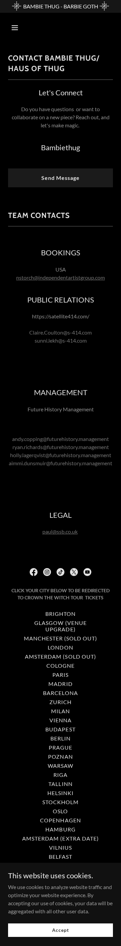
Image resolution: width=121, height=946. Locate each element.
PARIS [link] (60, 674)
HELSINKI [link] (60, 793)
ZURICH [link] (60, 702)
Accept (60, 930)
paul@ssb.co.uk (60, 531)
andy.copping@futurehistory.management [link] (60, 439)
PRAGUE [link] (60, 747)
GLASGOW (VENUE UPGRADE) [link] (60, 626)
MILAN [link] (60, 711)
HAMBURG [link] (60, 829)
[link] (33, 572)
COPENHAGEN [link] (60, 820)
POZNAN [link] (60, 756)
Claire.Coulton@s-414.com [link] (60, 332)
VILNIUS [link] (60, 847)
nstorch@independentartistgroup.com (60, 277)
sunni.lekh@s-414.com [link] (61, 340)
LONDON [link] (60, 647)
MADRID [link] (60, 684)
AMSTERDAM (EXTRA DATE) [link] (60, 838)
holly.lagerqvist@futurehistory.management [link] (60, 455)
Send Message (60, 178)
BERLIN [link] (60, 738)
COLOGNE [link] (60, 665)
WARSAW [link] (60, 765)
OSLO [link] (60, 811)
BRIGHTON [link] (60, 613)
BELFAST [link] (60, 856)
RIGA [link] (60, 774)
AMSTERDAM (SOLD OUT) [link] (60, 656)
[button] (16, 27)
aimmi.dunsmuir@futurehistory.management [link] (60, 463)
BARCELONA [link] (60, 693)
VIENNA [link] (60, 720)
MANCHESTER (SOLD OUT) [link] (60, 638)
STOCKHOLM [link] (60, 802)
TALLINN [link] (60, 784)
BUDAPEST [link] (60, 729)
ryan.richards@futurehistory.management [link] (60, 447)
